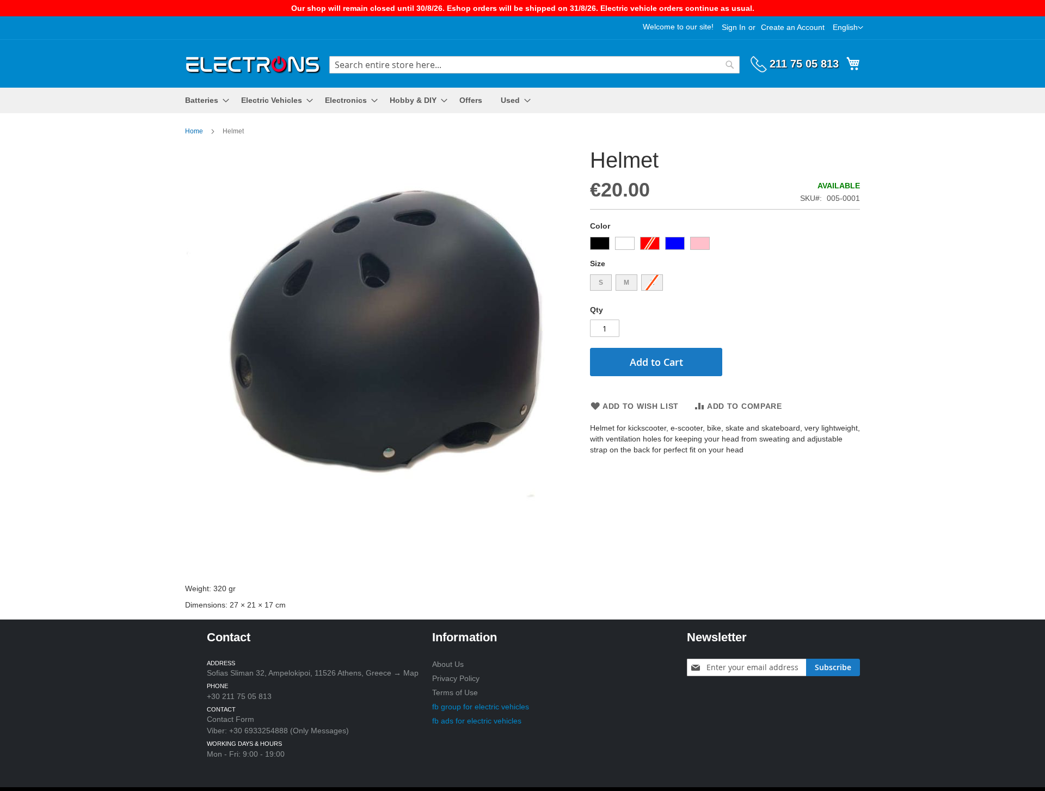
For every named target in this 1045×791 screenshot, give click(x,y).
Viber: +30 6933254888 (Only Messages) (278, 730)
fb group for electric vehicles (480, 706)
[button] (848, 28)
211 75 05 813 (804, 64)
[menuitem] (204, 100)
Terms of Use (455, 692)
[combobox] (534, 64)
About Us (448, 664)
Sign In (734, 27)
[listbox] (725, 245)
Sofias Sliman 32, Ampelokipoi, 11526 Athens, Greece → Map (313, 673)
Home (194, 131)
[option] (600, 243)
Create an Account (793, 27)
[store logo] (253, 63)
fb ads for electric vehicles (476, 720)
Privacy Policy (456, 678)
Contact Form (230, 719)
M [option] (626, 282)
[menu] (522, 100)
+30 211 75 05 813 (239, 696)
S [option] (601, 282)
